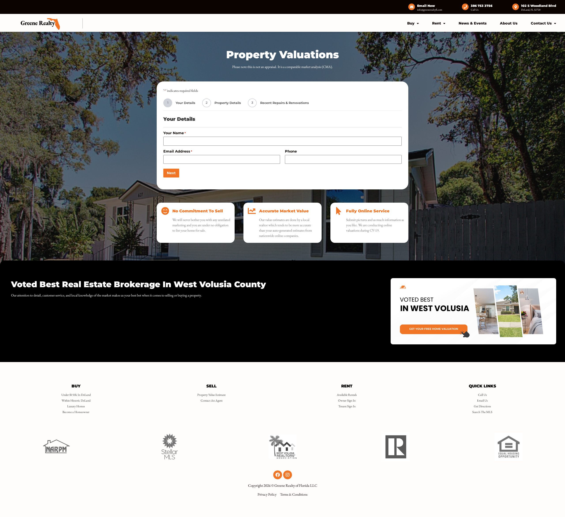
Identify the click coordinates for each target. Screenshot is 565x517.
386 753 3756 (481, 6)
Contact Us (541, 23)
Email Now (426, 6)
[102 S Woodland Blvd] (515, 7)
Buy (410, 23)
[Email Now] (411, 7)
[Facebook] (277, 474)
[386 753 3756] (465, 7)
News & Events (473, 23)
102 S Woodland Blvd (538, 6)
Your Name (174, 133)
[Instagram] (287, 474)
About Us (509, 23)
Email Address (177, 151)
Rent (436, 23)
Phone (291, 151)
